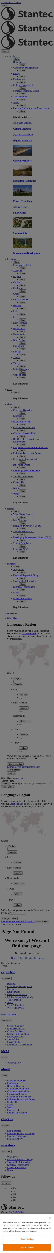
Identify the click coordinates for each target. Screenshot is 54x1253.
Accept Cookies (27, 1247)
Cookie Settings (27, 1239)
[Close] (50, 1218)
